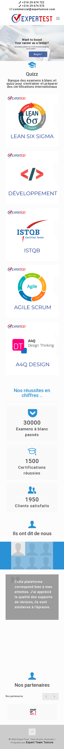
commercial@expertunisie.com (34, 9)
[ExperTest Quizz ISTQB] (32, 18)
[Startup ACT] (32, 712)
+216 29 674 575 (33, 5)
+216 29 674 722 (33, 2)
